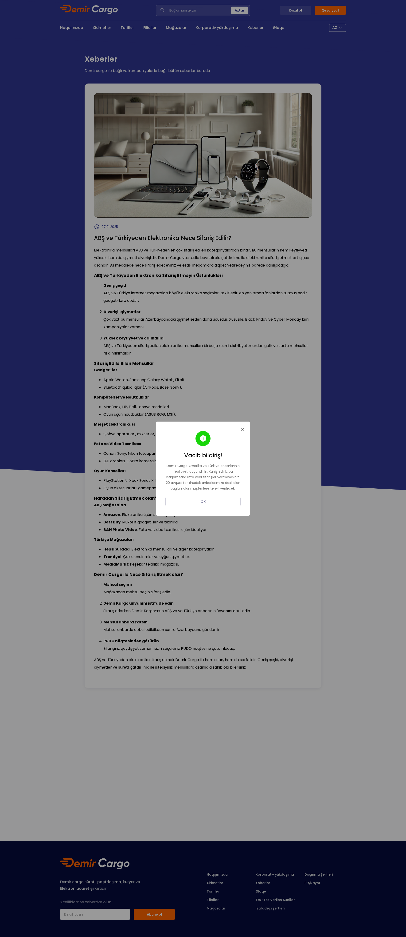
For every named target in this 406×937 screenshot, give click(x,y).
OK (203, 501)
